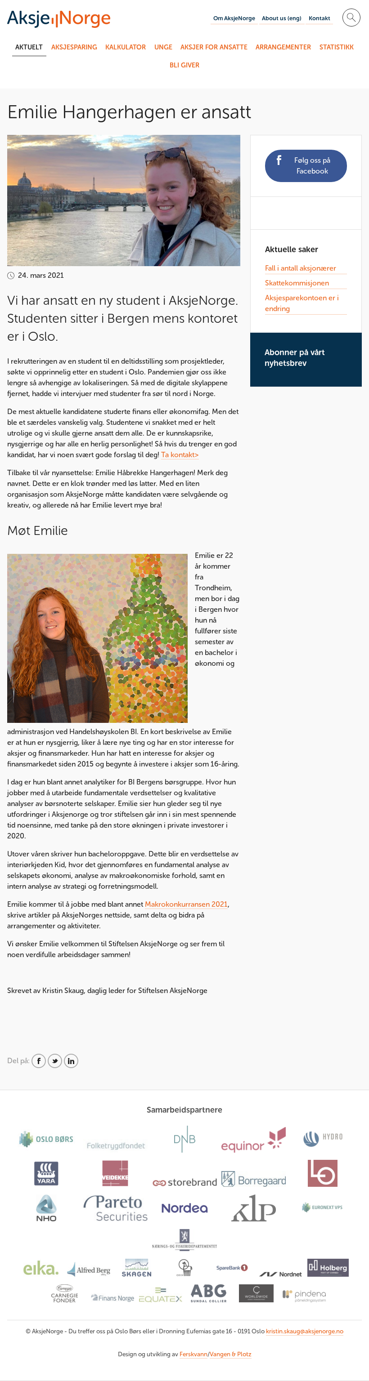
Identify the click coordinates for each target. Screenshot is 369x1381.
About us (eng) (282, 18)
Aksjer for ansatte (214, 47)
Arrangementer (283, 47)
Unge (163, 47)
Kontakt (319, 18)
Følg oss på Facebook (312, 165)
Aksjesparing (74, 47)
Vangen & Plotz (231, 1354)
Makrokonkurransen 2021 (186, 904)
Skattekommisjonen (297, 283)
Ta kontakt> (180, 454)
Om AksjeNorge (234, 18)
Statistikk (337, 47)
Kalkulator (125, 47)
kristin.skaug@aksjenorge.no (304, 1331)
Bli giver (184, 65)
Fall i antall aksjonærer (300, 268)
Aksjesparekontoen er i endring (302, 303)
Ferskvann (193, 1354)
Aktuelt (29, 47)
